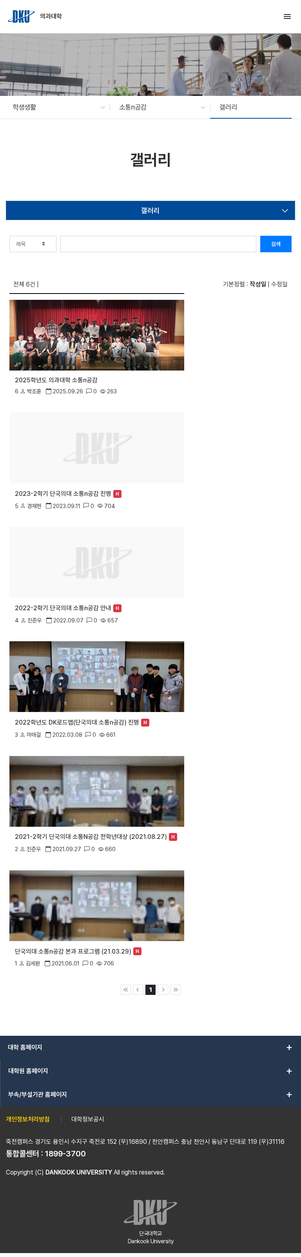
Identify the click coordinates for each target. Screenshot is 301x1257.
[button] (54, 107)
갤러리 (150, 210)
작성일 (258, 284)
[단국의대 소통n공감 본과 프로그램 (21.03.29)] (96, 905)
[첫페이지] (126, 990)
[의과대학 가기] (22, 16)
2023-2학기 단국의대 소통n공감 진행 (63, 493)
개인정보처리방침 (28, 1119)
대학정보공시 (87, 1119)
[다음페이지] (163, 990)
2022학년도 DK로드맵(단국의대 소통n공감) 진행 (77, 722)
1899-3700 (65, 1153)
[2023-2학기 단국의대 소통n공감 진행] (96, 447)
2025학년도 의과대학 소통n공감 (56, 380)
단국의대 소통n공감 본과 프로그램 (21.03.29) (73, 951)
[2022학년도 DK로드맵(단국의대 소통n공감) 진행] (96, 676)
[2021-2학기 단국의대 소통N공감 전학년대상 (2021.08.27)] (96, 790)
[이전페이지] (138, 990)
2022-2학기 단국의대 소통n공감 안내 (63, 608)
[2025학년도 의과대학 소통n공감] (96, 334)
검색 (276, 244)
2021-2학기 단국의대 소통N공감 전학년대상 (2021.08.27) (91, 836)
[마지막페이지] (175, 990)
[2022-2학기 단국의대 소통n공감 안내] (96, 561)
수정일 (279, 284)
